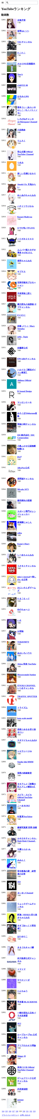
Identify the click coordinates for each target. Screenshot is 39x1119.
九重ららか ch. (24, 849)
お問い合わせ (25, 1115)
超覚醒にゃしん (24, 522)
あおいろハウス (24, 653)
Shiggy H (21, 1056)
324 (3, 1111)
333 (34, 1111)
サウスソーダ (23, 980)
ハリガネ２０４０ (25, 239)
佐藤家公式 (22, 348)
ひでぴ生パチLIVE (26, 228)
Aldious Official (24, 380)
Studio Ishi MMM (25, 762)
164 (19, 882)
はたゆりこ (22, 936)
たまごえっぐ (23, 598)
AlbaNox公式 (23, 468)
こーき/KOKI (23, 806)
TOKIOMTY (23, 642)
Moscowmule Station (26, 675)
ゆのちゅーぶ (23, 609)
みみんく (21, 860)
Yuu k (20, 74)
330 (24, 1111)
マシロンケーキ (24, 402)
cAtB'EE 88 (22, 85)
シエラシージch (24, 751)
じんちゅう (22, 991)
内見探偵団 (22, 1089)
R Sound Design (24, 391)
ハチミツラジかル (25, 206)
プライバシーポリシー (10, 1115)
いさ (19, 620)
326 (10, 1111)
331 (27, 1111)
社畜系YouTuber (24, 816)
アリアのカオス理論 (26, 1045)
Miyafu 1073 (23, 489)
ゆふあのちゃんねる (26, 195)
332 (30, 1111)
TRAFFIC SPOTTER (27, 696)
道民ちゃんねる (24, 261)
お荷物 (20, 631)
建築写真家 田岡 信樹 (27, 827)
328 (17, 1111)
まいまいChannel (25, 893)
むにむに (21, 315)
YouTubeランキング (16, 9)
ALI (19, 1023)
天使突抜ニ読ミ (24, 293)
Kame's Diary (23, 544)
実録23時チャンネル (26, 424)
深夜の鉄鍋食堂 (24, 773)
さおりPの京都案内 (26, 64)
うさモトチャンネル (26, 566)
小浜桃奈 (21, 130)
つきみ (20, 162)
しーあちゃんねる (25, 555)
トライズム (22, 707)
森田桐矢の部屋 (24, 500)
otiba (19, 533)
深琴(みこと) (23, 31)
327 (13, 1111)
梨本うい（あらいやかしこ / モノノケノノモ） (27, 110)
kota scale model (24, 718)
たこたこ (21, 53)
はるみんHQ (23, 96)
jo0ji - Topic (22, 337)
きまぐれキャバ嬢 (25, 947)
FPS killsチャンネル (26, 359)
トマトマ (21, 969)
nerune (20, 1100)
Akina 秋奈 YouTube (26, 664)
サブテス (21, 271)
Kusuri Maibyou (24, 217)
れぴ (19, 457)
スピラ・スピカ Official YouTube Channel (24, 797)
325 (6, 1111)
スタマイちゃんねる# (27, 740)
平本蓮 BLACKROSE (27, 1002)
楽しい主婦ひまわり (26, 173)
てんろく (21, 141)
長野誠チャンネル (25, 479)
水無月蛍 (21, 20)
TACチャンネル (24, 42)
